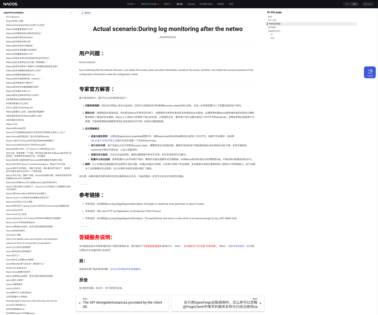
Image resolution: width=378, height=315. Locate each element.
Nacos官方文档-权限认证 (104, 140)
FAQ (231, 4)
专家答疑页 (239, 246)
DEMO (220, 4)
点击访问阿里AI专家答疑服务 (125, 269)
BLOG (180, 4)
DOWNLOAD (206, 4)
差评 (107, 288)
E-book (191, 4)
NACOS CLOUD (149, 4)
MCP (166, 4)
